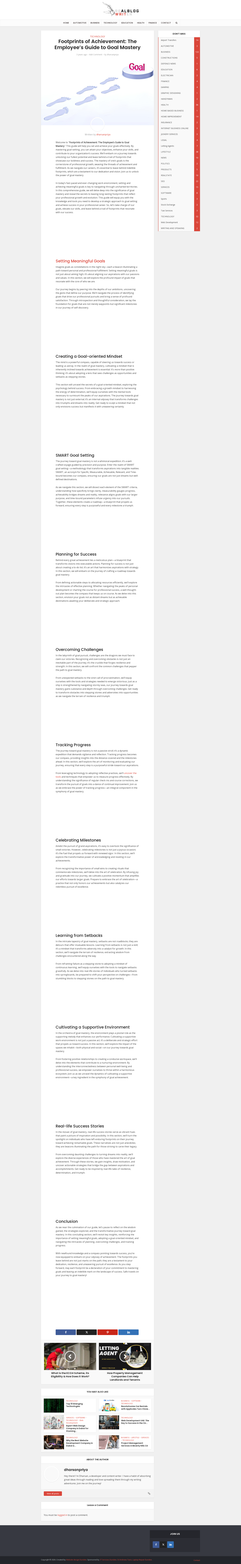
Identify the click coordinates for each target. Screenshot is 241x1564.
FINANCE (153, 22)
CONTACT (166, 22)
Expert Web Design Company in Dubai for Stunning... (77, 1428)
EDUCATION (127, 22)
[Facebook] (156, 1544)
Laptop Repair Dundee (142, 1559)
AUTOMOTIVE (79, 22)
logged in (62, 1515)
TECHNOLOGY (110, 22)
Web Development (74, 1421)
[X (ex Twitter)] (163, 1544)
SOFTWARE (136, 1401)
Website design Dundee (76, 1559)
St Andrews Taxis (124, 1559)
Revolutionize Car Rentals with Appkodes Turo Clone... (135, 1407)
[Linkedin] (170, 1544)
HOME (66, 22)
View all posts (53, 1493)
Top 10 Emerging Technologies (74, 1405)
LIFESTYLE (135, 1437)
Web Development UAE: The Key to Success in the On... (135, 1422)
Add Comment (95, 54)
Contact (197, 1560)
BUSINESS (95, 22)
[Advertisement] (97, 238)
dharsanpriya (113, 54)
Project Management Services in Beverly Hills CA (134, 1444)
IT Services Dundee (108, 1559)
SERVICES (70, 1417)
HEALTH (140, 22)
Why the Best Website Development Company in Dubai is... (79, 1443)
